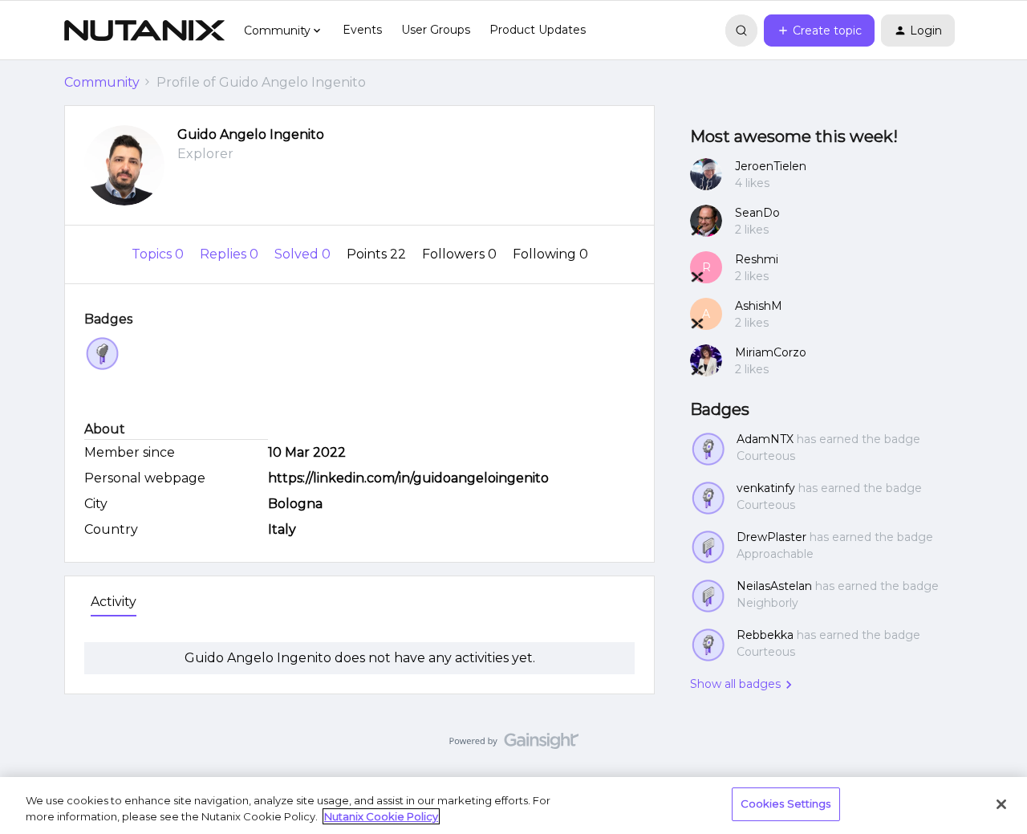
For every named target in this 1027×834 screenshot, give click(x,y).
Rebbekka (765, 635)
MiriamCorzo (770, 352)
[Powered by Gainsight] (513, 745)
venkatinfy (766, 488)
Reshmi (756, 259)
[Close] (1001, 804)
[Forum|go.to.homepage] (144, 30)
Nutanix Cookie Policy (381, 816)
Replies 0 (231, 254)
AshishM (758, 306)
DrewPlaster (771, 537)
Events (362, 29)
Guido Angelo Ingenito (250, 134)
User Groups (435, 29)
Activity (113, 601)
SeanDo (757, 212)
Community (102, 82)
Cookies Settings (786, 803)
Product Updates (537, 29)
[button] (819, 30)
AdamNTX (765, 439)
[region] (513, 805)
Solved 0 (304, 254)
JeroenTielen (770, 166)
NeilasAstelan (774, 586)
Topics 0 (159, 254)
